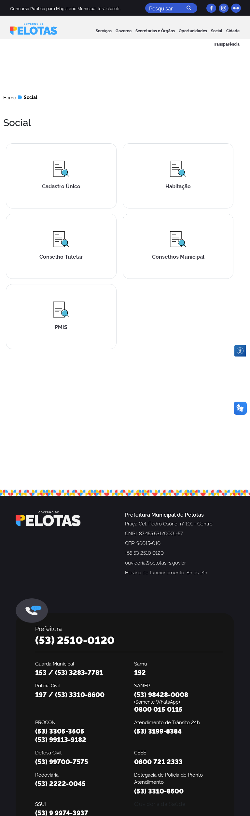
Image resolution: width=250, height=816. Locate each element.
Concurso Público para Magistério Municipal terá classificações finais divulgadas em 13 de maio (103, 8)
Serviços (104, 30)
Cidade (233, 30)
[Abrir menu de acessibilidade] (240, 351)
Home (9, 97)
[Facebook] (211, 8)
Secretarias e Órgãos (155, 30)
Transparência (226, 44)
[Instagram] (224, 8)
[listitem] (61, 178)
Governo (124, 30)
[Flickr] (236, 8)
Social (216, 30)
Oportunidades (193, 30)
